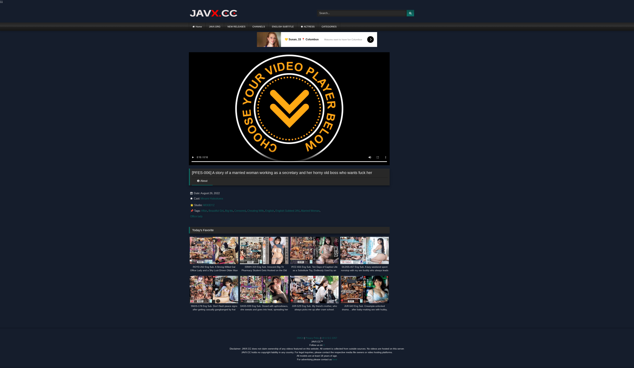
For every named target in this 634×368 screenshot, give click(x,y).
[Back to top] (623, 358)
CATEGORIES (329, 26)
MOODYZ (209, 205)
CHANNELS (258, 26)
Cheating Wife (255, 210)
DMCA (300, 338)
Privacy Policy (312, 338)
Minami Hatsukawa (212, 198)
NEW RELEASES (236, 26)
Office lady (196, 216)
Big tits (229, 210)
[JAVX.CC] (213, 13)
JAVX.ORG (214, 26)
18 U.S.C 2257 (329, 338)
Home (199, 26)
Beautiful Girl (216, 210)
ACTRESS (309, 26)
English (269, 210)
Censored (240, 210)
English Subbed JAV (287, 210)
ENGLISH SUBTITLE (283, 26)
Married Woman (310, 210)
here (334, 359)
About (203, 180)
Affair (204, 210)
